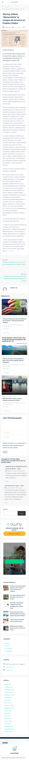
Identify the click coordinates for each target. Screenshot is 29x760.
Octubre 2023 (8, 692)
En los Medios (7, 6)
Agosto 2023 (8, 697)
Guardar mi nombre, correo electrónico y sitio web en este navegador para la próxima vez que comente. (14, 445)
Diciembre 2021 (8, 726)
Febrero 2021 (8, 731)
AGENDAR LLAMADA (14, 534)
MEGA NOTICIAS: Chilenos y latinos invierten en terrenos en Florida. (17, 628)
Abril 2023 (7, 700)
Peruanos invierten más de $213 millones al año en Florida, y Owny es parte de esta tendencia (14, 320)
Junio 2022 (7, 716)
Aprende (6, 643)
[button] (14, 750)
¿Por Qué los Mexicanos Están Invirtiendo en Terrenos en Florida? (17, 597)
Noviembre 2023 (9, 690)
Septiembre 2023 (9, 695)
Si (14, 562)
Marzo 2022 (7, 718)
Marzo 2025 (7, 684)
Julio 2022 (7, 713)
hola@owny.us (9, 670)
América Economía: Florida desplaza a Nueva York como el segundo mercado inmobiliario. (13, 360)
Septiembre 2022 (9, 708)
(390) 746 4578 (10, 667)
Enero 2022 (7, 724)
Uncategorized (8, 651)
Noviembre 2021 (9, 729)
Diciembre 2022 (8, 705)
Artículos (6, 646)
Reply (7, 481)
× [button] (27, 740)
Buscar (5, 509)
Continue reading (6, 328)
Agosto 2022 (8, 711)
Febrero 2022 (8, 721)
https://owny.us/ (9, 251)
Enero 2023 (7, 703)
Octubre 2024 (8, 687)
